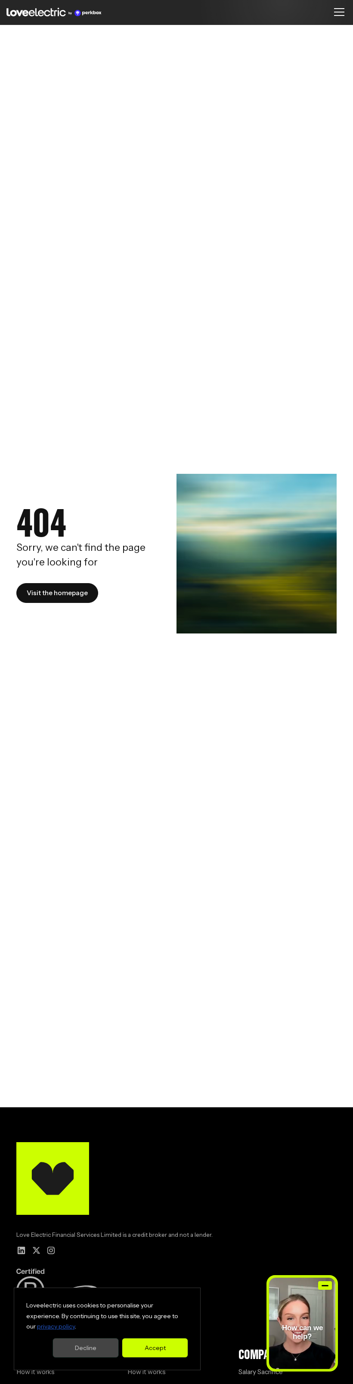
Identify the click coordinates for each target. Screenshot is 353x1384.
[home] (53, 12)
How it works (35, 1372)
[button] (337, 12)
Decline (85, 1348)
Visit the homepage (57, 593)
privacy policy (56, 1326)
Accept (155, 1348)
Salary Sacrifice (260, 1372)
